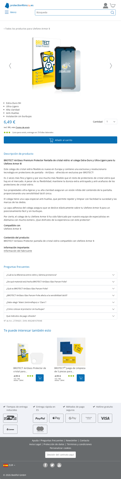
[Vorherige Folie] (10, 65)
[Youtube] (59, 465)
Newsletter (72, 440)
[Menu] (4, 10)
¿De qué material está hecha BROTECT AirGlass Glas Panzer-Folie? (36, 281)
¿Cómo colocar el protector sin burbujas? (25, 309)
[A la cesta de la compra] (113, 6)
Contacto (84, 440)
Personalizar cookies (60, 448)
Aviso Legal (35, 444)
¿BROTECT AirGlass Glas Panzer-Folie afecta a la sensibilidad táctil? (36, 295)
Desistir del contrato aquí (60, 454)
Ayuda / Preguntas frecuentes (48, 440)
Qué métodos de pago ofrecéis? (21, 316)
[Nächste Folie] (111, 65)
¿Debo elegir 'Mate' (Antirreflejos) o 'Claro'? (26, 302)
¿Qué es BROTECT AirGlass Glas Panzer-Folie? (27, 288)
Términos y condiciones (79, 444)
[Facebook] (45, 465)
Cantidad (98, 121)
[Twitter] (52, 465)
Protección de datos (54, 444)
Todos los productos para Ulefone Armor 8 (27, 28)
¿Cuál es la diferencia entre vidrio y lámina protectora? (31, 274)
